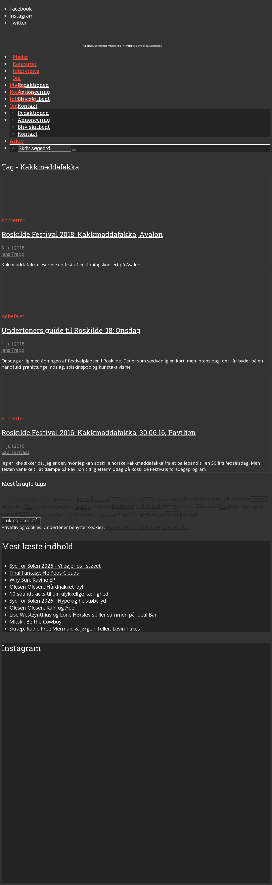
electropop (259, 499)
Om (14, 105)
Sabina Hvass (15, 452)
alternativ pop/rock (45, 499)
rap (60, 514)
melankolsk (211, 507)
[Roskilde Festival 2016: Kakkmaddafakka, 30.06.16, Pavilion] (39, 411)
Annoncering (34, 119)
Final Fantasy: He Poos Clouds (44, 572)
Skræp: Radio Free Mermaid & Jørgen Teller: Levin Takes (75, 628)
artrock (115, 499)
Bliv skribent (34, 126)
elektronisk (12, 506)
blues (138, 499)
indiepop (123, 506)
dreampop (177, 499)
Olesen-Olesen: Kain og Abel (42, 607)
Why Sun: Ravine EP (32, 579)
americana (102, 499)
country (148, 499)
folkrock (49, 507)
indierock (148, 506)
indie (95, 507)
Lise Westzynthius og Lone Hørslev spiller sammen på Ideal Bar (83, 614)
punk (52, 514)
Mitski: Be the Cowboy (36, 621)
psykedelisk (38, 514)
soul (160, 514)
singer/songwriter (137, 513)
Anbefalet (13, 316)
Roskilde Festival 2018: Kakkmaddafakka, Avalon (82, 234)
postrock (10, 514)
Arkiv (17, 140)
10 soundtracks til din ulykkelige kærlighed (59, 593)
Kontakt (27, 133)
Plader (17, 84)
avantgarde (127, 499)
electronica (236, 498)
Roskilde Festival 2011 (88, 514)
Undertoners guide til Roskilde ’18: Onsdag (71, 330)
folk (27, 506)
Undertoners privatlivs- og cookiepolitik (147, 527)
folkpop (37, 507)
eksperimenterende (204, 499)
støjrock (172, 514)
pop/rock (237, 506)
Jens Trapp (13, 254)
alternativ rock (66, 499)
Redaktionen (33, 112)
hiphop (82, 506)
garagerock (65, 506)
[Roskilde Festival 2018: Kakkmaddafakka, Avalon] (39, 213)
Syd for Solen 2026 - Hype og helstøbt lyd (58, 600)
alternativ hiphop (24, 499)
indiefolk (105, 507)
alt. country (8, 499)
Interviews (23, 98)
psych (23, 514)
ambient (85, 498)
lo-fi (199, 507)
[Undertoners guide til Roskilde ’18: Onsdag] (39, 309)
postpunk (254, 506)
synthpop (188, 514)
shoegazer (108, 514)
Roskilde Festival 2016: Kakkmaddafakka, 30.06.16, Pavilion (99, 432)
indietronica (168, 507)
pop (224, 506)
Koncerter (22, 91)
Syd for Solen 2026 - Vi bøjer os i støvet (55, 565)
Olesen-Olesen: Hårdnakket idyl (46, 586)
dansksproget (161, 499)
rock (69, 513)
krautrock (189, 507)
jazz (179, 507)
